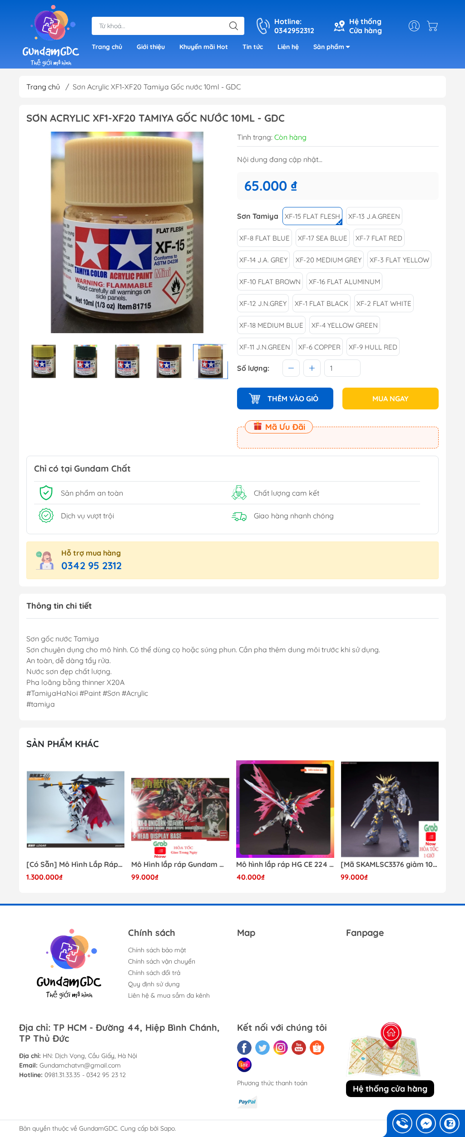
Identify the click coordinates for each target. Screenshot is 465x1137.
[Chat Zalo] (450, 1123)
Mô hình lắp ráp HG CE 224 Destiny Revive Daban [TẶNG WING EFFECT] (285, 864)
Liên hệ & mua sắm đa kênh (169, 995)
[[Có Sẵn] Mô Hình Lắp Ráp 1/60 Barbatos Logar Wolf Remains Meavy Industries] (75, 809)
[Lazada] (244, 1065)
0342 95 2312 (91, 565)
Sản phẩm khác (62, 743)
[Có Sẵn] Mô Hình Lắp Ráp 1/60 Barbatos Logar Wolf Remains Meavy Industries (75, 864)
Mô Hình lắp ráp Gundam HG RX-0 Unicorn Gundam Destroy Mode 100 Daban (180, 864)
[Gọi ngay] (402, 1123)
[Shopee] (317, 1047)
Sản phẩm (328, 47)
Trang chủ (107, 47)
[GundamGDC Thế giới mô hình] (51, 35)
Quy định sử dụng (154, 984)
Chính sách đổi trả (154, 973)
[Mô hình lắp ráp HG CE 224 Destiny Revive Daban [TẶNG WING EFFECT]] (285, 809)
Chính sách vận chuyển (161, 961)
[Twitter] (262, 1047)
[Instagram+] (280, 1047)
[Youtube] (299, 1047)
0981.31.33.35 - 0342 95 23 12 (85, 1075)
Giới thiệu (151, 47)
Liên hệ (288, 47)
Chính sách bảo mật (157, 950)
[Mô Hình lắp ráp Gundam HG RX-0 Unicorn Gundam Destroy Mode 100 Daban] (180, 809)
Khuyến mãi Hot (203, 47)
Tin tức (252, 47)
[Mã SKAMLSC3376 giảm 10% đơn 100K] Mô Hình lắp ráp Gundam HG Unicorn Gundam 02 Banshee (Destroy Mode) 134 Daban (390, 864)
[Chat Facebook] (426, 1123)
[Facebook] (244, 1047)
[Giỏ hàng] (434, 26)
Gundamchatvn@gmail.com (80, 1065)
